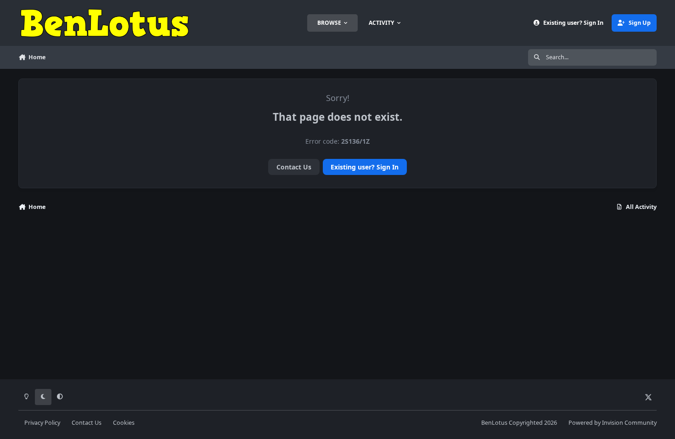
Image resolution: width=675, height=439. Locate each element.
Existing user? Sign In (365, 167)
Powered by (612, 423)
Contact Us (293, 167)
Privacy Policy (42, 423)
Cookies (124, 423)
